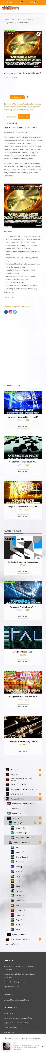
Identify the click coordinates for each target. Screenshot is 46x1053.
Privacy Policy (9, 1013)
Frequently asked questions (14, 982)
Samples (30, 104)
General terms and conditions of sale (18, 1018)
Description (11, 117)
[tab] (11, 116)
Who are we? (9, 1032)
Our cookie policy (10, 1027)
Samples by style (23, 107)
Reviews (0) (23, 117)
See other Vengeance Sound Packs (17, 306)
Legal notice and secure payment (16, 1023)
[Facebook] (6, 312)
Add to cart (18, 97)
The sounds (17, 104)
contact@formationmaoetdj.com (16, 1000)
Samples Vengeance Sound (23, 109)
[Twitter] (15, 312)
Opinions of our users (12, 986)
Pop (24, 104)
